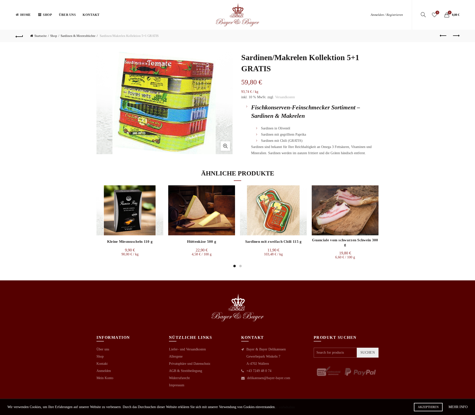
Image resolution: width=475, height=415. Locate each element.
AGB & (175, 371)
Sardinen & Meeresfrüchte (78, 36)
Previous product (443, 36)
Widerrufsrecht (179, 378)
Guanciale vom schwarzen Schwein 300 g (345, 242)
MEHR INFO (458, 407)
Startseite (40, 36)
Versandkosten (285, 97)
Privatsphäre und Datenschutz (189, 364)
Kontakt (91, 15)
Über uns (67, 15)
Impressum (176, 385)
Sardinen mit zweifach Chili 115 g (273, 242)
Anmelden (103, 371)
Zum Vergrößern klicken (225, 146)
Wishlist (437, 12)
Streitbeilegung (191, 371)
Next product (456, 36)
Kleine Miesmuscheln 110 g (130, 242)
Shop (47, 15)
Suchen (367, 352)
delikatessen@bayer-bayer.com (268, 378)
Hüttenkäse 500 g (201, 242)
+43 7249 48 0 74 (258, 371)
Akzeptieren (428, 407)
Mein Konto (104, 378)
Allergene (176, 356)
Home (25, 15)
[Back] (19, 36)
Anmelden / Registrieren (387, 15)
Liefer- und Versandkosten (187, 349)
